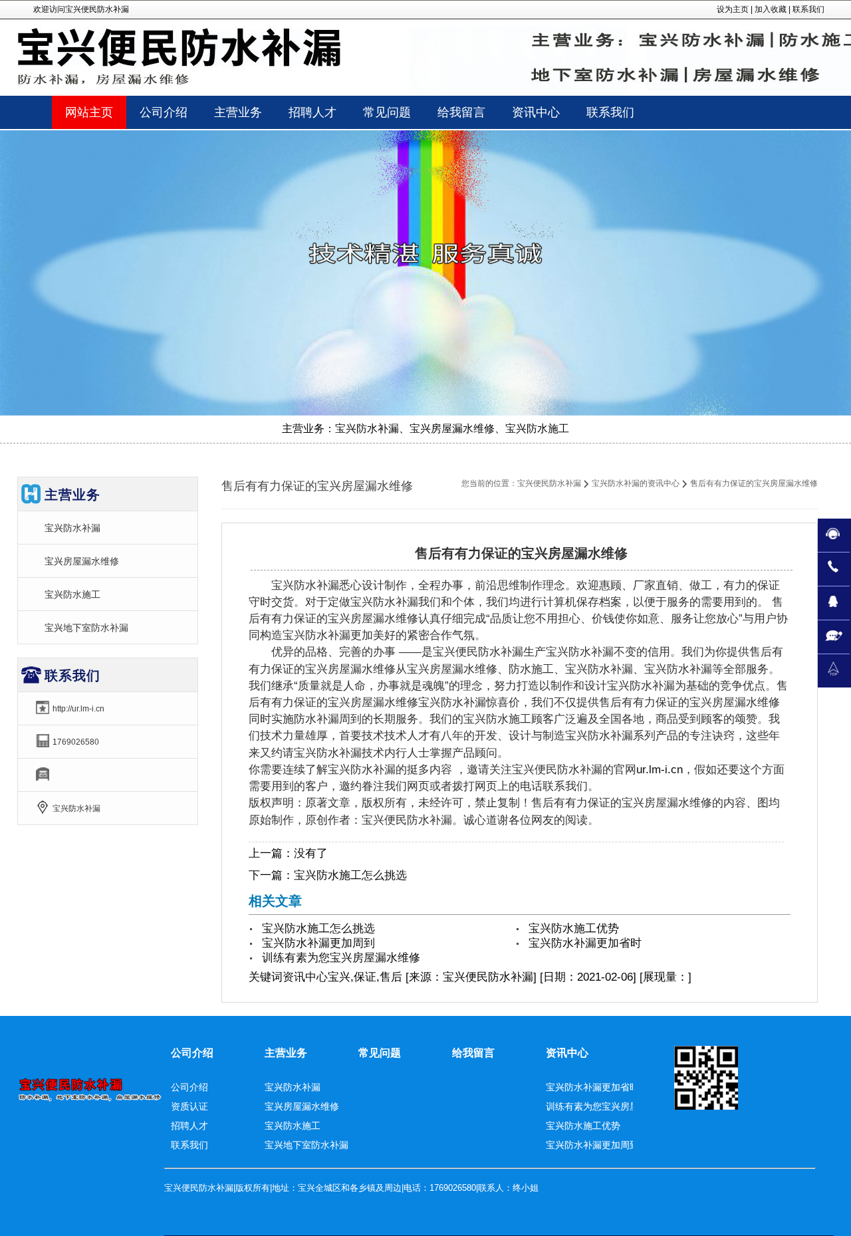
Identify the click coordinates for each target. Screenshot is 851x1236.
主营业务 (286, 1052)
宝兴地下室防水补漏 (86, 627)
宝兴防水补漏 (72, 528)
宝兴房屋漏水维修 (82, 561)
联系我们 (808, 9)
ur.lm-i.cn (659, 769)
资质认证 (189, 1106)
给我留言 (473, 1052)
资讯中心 (305, 977)
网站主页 (89, 112)
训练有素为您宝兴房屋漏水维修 (341, 957)
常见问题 (379, 1052)
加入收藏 (771, 9)
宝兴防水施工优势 (574, 928)
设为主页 (733, 9)
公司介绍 (192, 1052)
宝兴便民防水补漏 (549, 483)
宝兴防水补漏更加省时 (585, 943)
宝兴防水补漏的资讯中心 (635, 483)
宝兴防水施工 (72, 594)
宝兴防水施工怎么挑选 (350, 875)
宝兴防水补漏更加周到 (318, 943)
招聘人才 (189, 1125)
